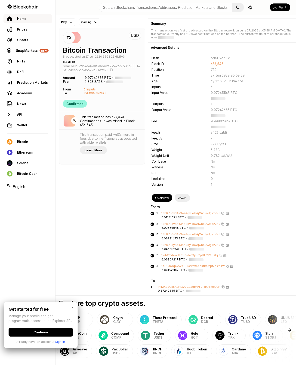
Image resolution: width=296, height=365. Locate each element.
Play (64, 22)
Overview (162, 198)
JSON (182, 198)
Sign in (60, 341)
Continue (41, 332)
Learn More (93, 150)
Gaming (86, 22)
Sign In (282, 7)
